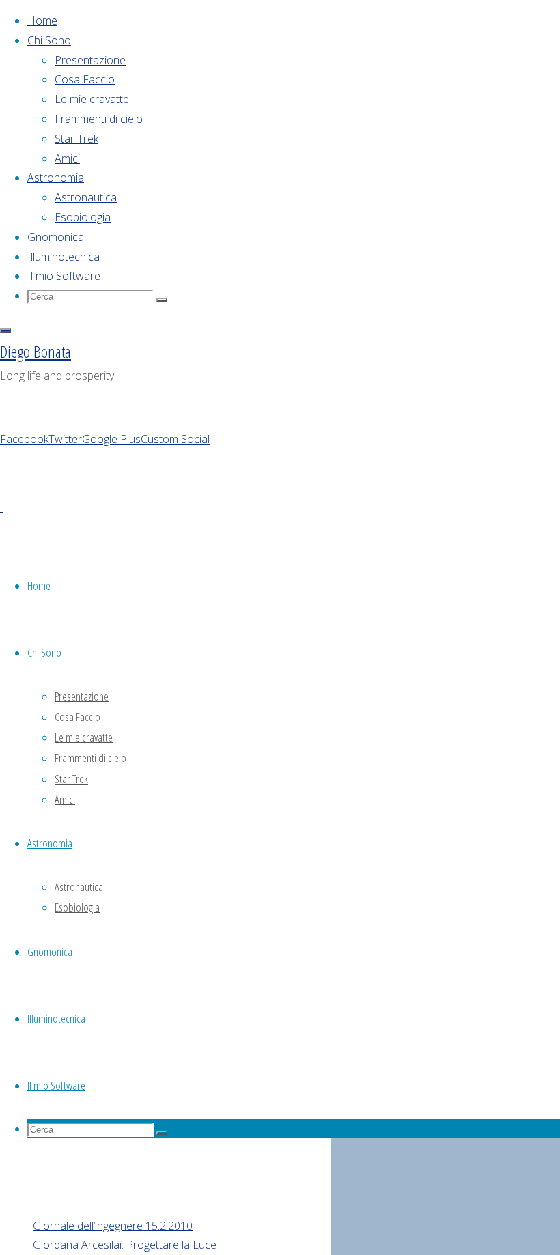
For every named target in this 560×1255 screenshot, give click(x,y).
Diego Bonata (35, 351)
